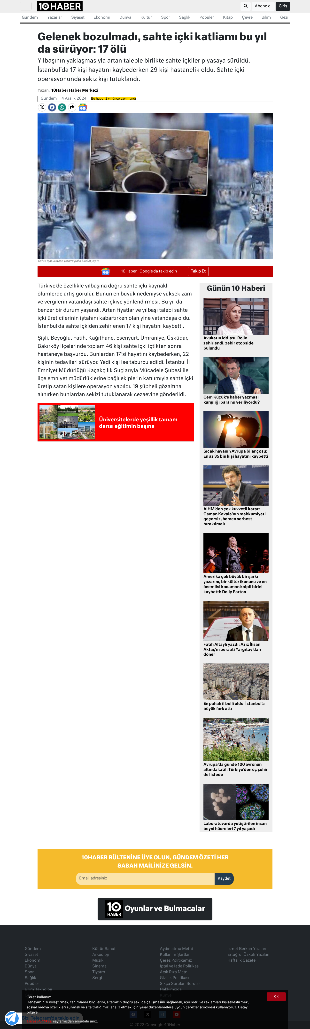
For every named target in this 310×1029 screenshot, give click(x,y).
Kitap (228, 18)
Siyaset (78, 18)
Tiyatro (98, 972)
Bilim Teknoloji (38, 990)
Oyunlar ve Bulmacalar (164, 909)
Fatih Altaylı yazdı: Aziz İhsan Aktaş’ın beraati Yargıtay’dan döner (232, 650)
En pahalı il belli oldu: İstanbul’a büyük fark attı (234, 706)
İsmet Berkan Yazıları (246, 949)
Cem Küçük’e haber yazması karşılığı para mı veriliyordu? (231, 400)
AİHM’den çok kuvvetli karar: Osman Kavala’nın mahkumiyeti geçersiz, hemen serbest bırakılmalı (234, 516)
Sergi (97, 978)
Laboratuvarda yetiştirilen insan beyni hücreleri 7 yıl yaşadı (235, 826)
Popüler (207, 18)
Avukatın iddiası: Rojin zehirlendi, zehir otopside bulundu (228, 343)
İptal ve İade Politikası (180, 966)
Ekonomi (101, 18)
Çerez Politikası (40, 1021)
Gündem (30, 18)
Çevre (247, 18)
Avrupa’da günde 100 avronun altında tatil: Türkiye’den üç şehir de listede (235, 770)
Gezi (284, 18)
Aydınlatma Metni (176, 949)
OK (276, 996)
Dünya (125, 18)
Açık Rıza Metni (174, 972)
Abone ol (263, 6)
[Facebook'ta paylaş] (52, 107)
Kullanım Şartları (175, 955)
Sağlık (184, 18)
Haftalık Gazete (241, 961)
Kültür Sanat (104, 949)
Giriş (283, 6)
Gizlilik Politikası (174, 978)
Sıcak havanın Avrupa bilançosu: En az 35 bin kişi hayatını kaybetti (235, 454)
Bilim (266, 18)
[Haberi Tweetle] (42, 107)
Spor (165, 18)
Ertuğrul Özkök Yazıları (248, 955)
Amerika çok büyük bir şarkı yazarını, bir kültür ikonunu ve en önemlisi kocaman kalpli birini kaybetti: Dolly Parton (235, 584)
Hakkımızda (171, 990)
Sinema (99, 966)
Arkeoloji (100, 955)
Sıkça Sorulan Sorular (180, 984)
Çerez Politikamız (176, 961)
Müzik (97, 961)
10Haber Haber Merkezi (74, 91)
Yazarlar (54, 18)
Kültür (146, 18)
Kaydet (224, 879)
